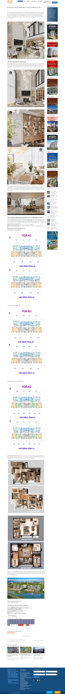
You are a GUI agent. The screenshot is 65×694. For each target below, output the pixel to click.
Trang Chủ (20, 1)
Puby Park (21, 677)
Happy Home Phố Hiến (23, 684)
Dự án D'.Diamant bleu (52, 10)
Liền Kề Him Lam (34, 1)
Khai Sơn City (9, 571)
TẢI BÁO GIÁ (50, 692)
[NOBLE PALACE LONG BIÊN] (52, 160)
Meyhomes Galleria (23, 688)
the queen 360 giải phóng (24, 683)
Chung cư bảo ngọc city (23, 681)
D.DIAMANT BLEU (54, 1)
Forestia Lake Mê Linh (52, 11)
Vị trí (24, 1)
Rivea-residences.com (23, 676)
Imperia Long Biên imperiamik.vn (25, 675)
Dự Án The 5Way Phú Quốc (38, 640)
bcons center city (51, 14)
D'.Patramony (50, 9)
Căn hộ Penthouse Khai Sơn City (12, 219)
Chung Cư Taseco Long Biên (24, 682)
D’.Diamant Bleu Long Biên (28, 677)
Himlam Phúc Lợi (47, 1)
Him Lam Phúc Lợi (22, 680)
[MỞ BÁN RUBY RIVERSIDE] (52, 49)
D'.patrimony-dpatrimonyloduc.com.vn (26, 685)
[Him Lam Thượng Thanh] (10, 2)
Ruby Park (45, 2)
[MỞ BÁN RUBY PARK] (52, 68)
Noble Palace (22, 679)
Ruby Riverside (40, 1)
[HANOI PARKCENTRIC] (52, 178)
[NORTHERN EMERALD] (52, 31)
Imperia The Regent (51, 13)
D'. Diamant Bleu (51, 16)
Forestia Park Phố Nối (51, 12)
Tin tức (50, 2)
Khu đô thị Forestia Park (52, 17)
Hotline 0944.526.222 (57, 692)
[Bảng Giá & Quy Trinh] (52, 240)
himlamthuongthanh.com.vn (27, 673)
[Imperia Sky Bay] (52, 86)
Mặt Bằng (28, 1)
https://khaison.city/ (13, 633)
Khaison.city (24, 674)
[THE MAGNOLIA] (52, 105)
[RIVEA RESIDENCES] (52, 124)
